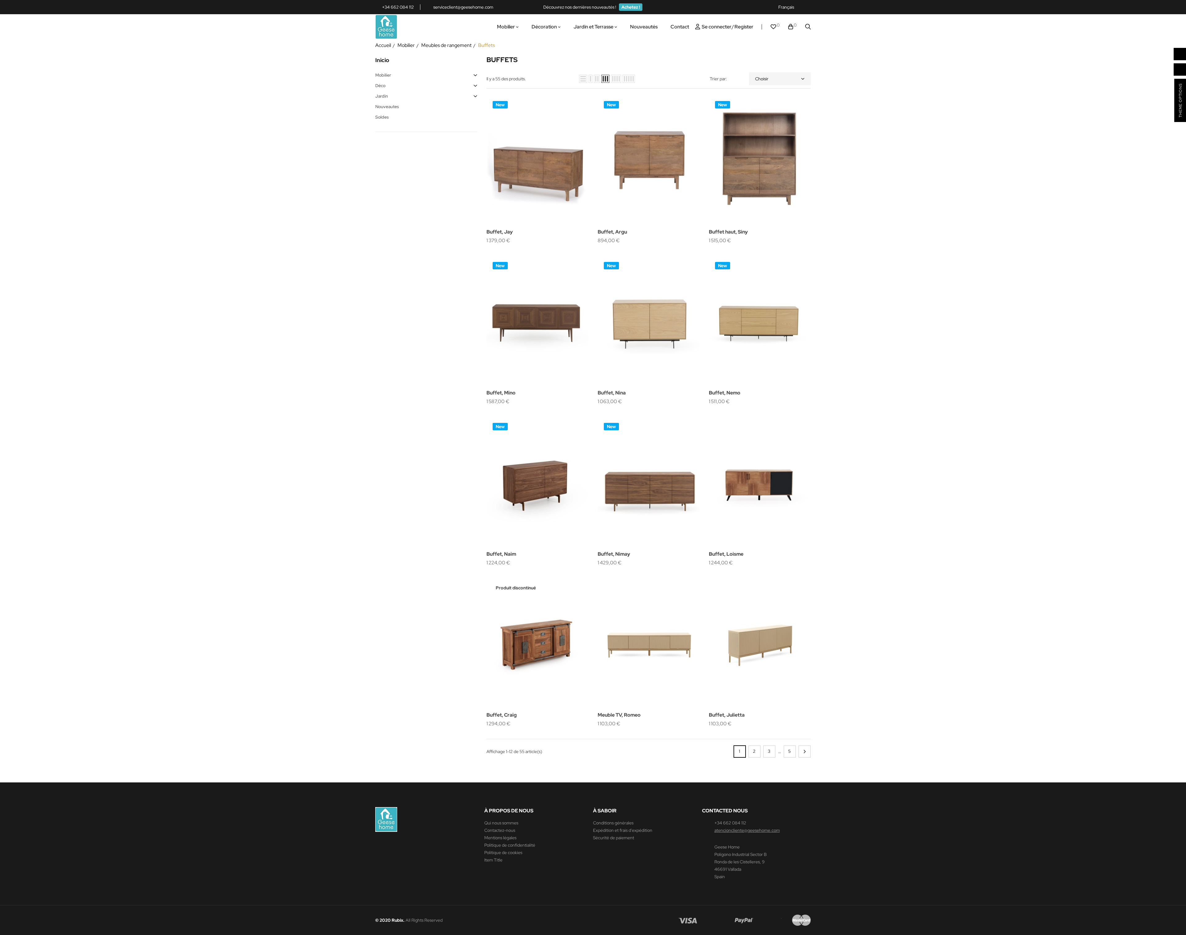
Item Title (493, 860)
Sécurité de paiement (613, 837)
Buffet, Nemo (724, 393)
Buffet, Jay (499, 232)
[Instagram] (808, 7)
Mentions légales (500, 837)
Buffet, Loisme (726, 554)
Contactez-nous (499, 830)
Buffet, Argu (612, 232)
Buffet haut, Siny (728, 232)
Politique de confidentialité (509, 845)
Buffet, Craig (501, 715)
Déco (380, 85)
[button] (630, 7)
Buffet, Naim (501, 554)
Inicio (382, 60)
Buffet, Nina (612, 393)
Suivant (804, 751)
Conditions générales (613, 823)
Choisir (761, 79)
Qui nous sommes (501, 823)
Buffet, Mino (500, 393)
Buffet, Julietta (727, 715)
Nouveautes (387, 106)
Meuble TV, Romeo (619, 715)
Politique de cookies (503, 852)
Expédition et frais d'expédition (622, 830)
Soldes (382, 117)
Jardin (381, 96)
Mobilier (383, 75)
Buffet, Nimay (614, 554)
